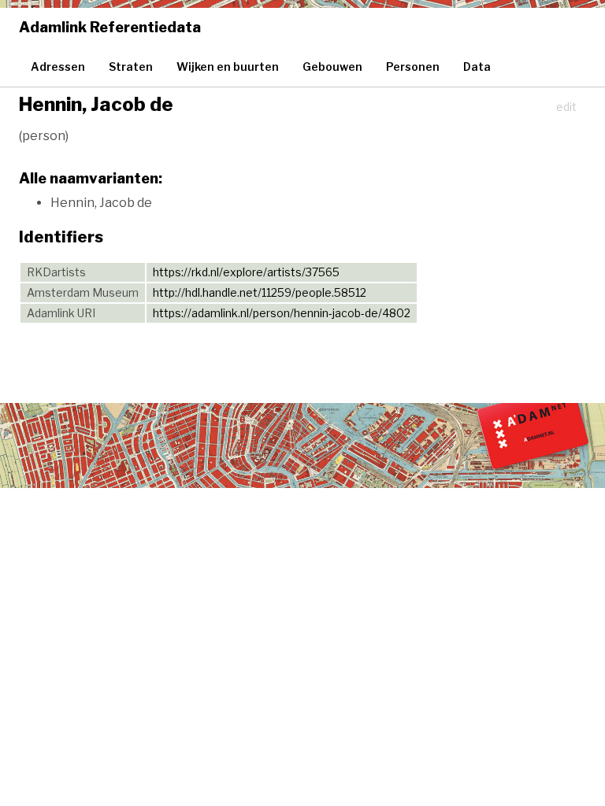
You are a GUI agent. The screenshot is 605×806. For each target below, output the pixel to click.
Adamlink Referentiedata (110, 27)
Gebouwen (332, 66)
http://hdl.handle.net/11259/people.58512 (259, 292)
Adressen (58, 66)
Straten (131, 66)
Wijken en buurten (227, 66)
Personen (413, 66)
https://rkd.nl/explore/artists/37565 (246, 272)
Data (477, 66)
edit (566, 106)
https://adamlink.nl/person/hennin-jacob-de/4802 (281, 313)
